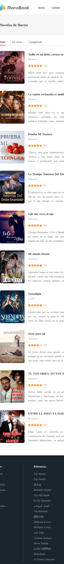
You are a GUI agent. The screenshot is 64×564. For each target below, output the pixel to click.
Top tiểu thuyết (41, 495)
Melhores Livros (42, 522)
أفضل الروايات (41, 506)
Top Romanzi (40, 511)
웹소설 (37, 484)
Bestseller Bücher (42, 490)
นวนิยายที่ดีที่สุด (42, 548)
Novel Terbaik (41, 543)
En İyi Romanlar (42, 500)
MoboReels (39, 554)
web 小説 (39, 532)
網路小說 (39, 516)
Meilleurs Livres (42, 527)
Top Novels (40, 474)
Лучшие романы (43, 538)
